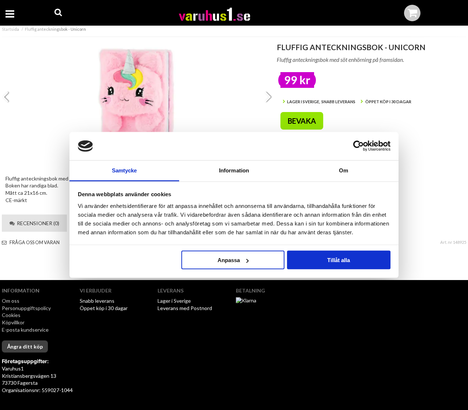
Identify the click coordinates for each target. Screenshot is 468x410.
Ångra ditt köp (25, 346)
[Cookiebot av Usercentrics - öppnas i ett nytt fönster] (358, 146)
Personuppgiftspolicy (26, 308)
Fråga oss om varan (34, 242)
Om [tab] (343, 170)
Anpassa (229, 260)
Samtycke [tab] (124, 170)
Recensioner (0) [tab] (37, 223)
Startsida (10, 29)
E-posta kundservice (26, 330)
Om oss (10, 301)
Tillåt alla (338, 260)
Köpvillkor (13, 322)
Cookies (11, 315)
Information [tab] (234, 170)
